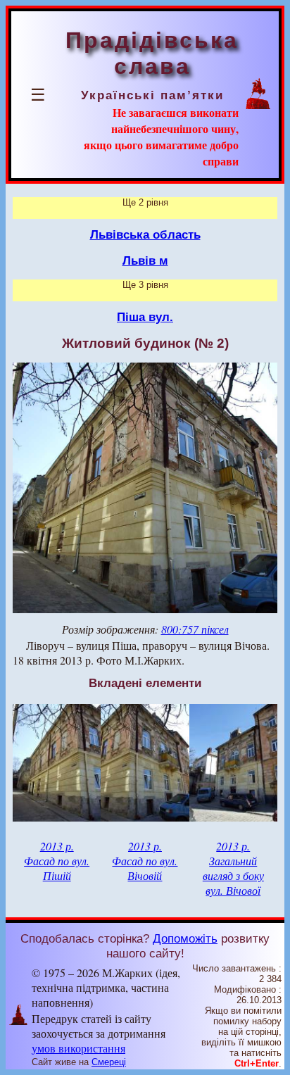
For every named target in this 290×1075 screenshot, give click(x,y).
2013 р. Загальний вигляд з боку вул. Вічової (233, 868)
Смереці (109, 1062)
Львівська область (145, 234)
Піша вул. (145, 317)
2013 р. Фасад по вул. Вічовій (144, 860)
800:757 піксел (195, 629)
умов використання (78, 1048)
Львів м (145, 260)
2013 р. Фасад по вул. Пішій (56, 860)
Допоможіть (185, 938)
